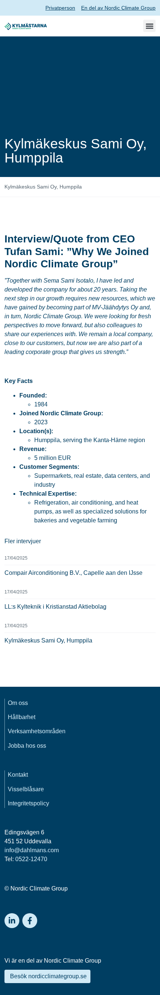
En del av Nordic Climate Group (118, 8)
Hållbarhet (21, 717)
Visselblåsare (26, 789)
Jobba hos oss (27, 746)
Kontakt (18, 775)
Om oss (18, 703)
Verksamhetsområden (36, 731)
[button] (149, 26)
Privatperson (60, 8)
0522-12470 (31, 859)
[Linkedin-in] (11, 920)
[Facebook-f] (29, 920)
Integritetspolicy (28, 803)
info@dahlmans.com (31, 850)
